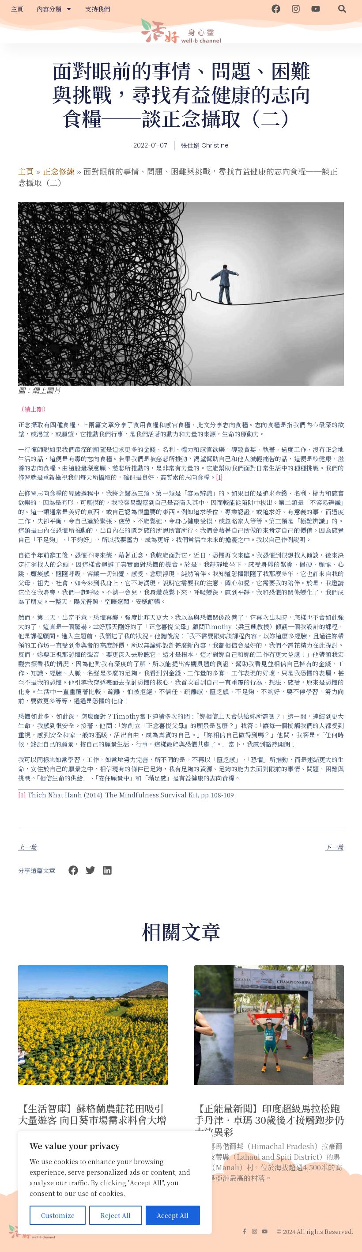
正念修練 (59, 171)
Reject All (116, 1215)
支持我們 (97, 8)
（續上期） (33, 409)
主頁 (17, 8)
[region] (115, 1182)
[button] (342, 9)
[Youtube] (315, 9)
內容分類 (49, 8)
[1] (219, 477)
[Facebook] (276, 9)
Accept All (173, 1215)
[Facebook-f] (244, 1231)
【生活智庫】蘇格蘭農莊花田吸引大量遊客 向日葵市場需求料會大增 (92, 1114)
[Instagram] (296, 9)
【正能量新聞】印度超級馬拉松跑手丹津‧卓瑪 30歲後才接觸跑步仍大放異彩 (269, 1119)
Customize (58, 1215)
